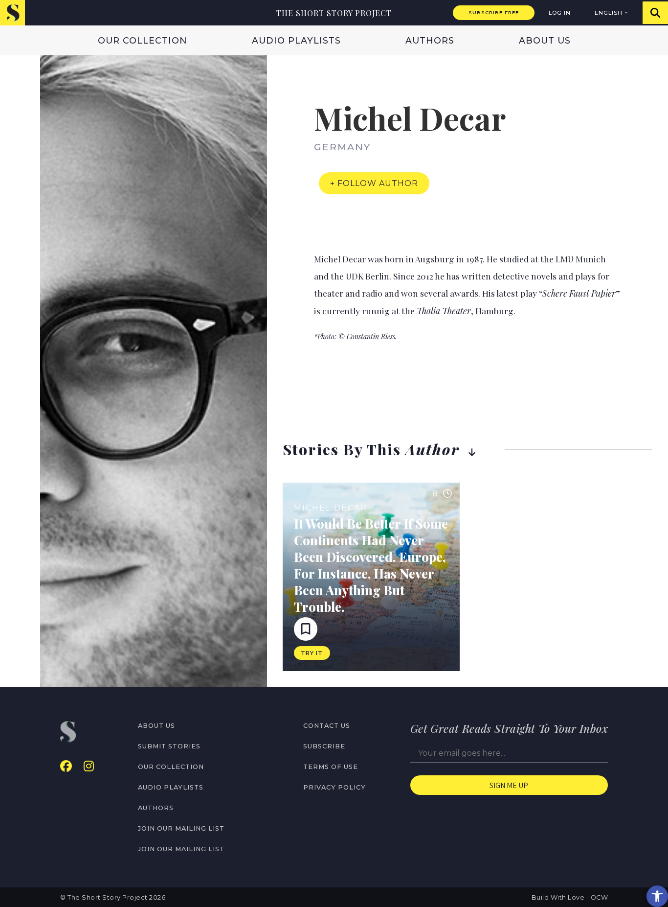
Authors (429, 40)
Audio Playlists (296, 40)
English (609, 12)
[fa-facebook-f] (66, 766)
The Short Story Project (334, 13)
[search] (655, 12)
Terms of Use (330, 766)
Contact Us (326, 725)
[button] (657, 896)
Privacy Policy (334, 787)
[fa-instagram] (89, 766)
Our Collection (142, 40)
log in (560, 12)
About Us (545, 40)
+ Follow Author (374, 183)
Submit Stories (169, 746)
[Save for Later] (306, 629)
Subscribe (324, 746)
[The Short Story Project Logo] (12, 12)
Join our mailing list (181, 828)
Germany (342, 147)
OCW (599, 897)
